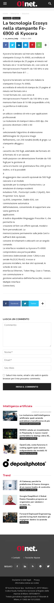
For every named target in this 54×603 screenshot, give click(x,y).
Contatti (16, 557)
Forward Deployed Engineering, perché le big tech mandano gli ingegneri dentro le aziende (35, 517)
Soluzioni (25, 13)
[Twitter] (48, 566)
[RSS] (33, 566)
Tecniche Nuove (32, 557)
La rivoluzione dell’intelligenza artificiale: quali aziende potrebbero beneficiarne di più (35, 418)
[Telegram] (40, 566)
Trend (7, 475)
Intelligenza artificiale (17, 406)
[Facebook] (17, 566)
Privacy (37, 580)
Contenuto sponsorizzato (30, 424)
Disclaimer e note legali (21, 580)
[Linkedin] (25, 566)
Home (5, 13)
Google (23, 507)
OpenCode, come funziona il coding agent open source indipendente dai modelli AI (33, 447)
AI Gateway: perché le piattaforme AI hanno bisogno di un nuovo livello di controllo (35, 484)
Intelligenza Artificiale (28, 438)
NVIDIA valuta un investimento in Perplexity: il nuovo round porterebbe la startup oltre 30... (35, 433)
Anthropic (24, 522)
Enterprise (15, 13)
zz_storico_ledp (11, 38)
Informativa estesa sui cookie (27, 583)
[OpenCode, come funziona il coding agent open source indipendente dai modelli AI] (10, 448)
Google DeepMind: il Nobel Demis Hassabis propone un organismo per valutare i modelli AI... (33, 500)
